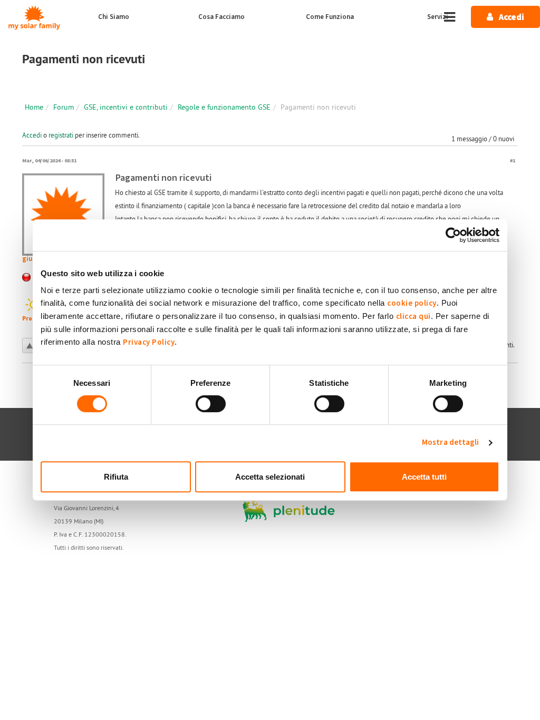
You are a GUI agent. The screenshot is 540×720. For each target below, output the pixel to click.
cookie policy (412, 303)
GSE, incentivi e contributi (126, 107)
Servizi (437, 17)
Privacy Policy (149, 342)
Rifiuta (116, 476)
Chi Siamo (113, 17)
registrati (61, 135)
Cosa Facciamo (221, 17)
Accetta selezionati (270, 476)
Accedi (32, 135)
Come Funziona (330, 17)
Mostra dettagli (450, 442)
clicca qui (413, 316)
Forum (63, 107)
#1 (512, 160)
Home (34, 107)
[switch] (211, 403)
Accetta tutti (424, 476)
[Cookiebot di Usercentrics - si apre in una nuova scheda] (453, 235)
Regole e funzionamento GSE (224, 107)
